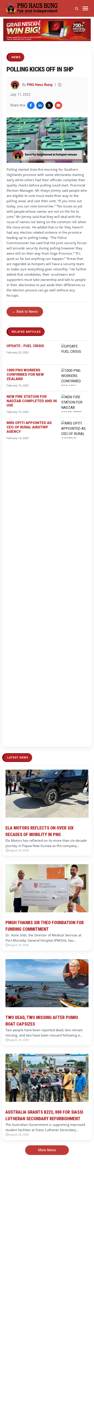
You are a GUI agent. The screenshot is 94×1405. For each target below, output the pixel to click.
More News (47, 1150)
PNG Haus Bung (39, 85)
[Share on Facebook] (31, 105)
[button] (9, 30)
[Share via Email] (58, 105)
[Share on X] (49, 105)
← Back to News (25, 312)
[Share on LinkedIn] (40, 105)
